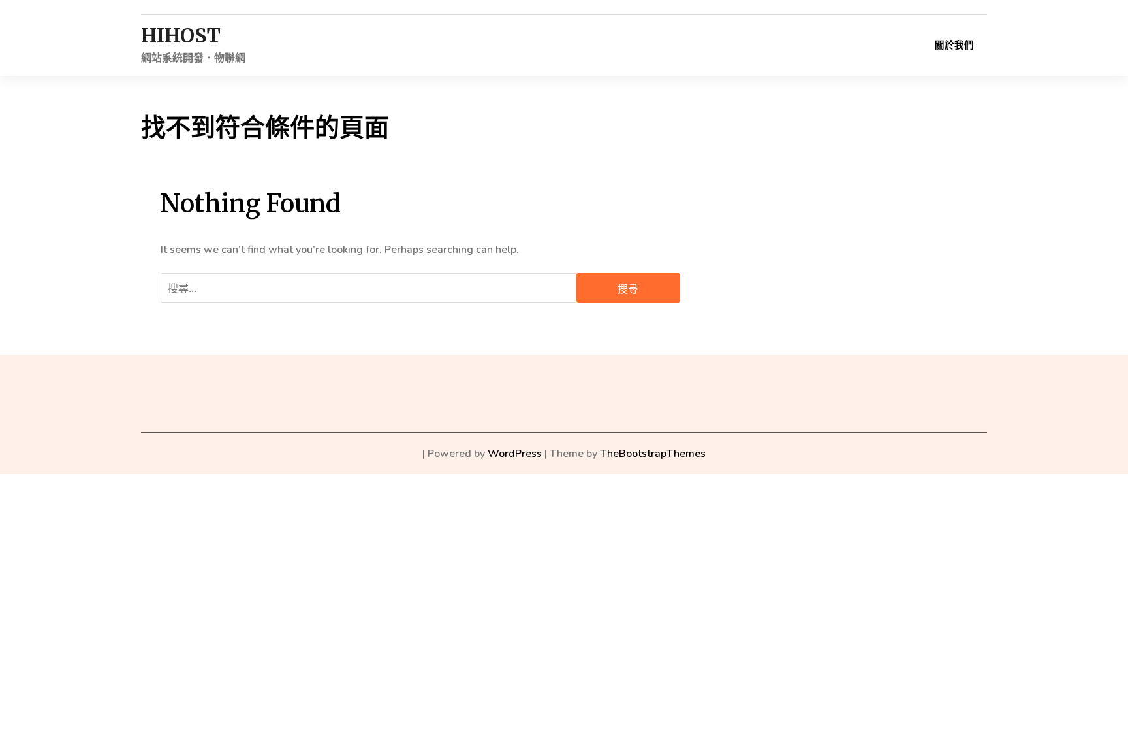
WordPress (515, 453)
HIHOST (181, 35)
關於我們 (954, 45)
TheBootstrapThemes (653, 453)
